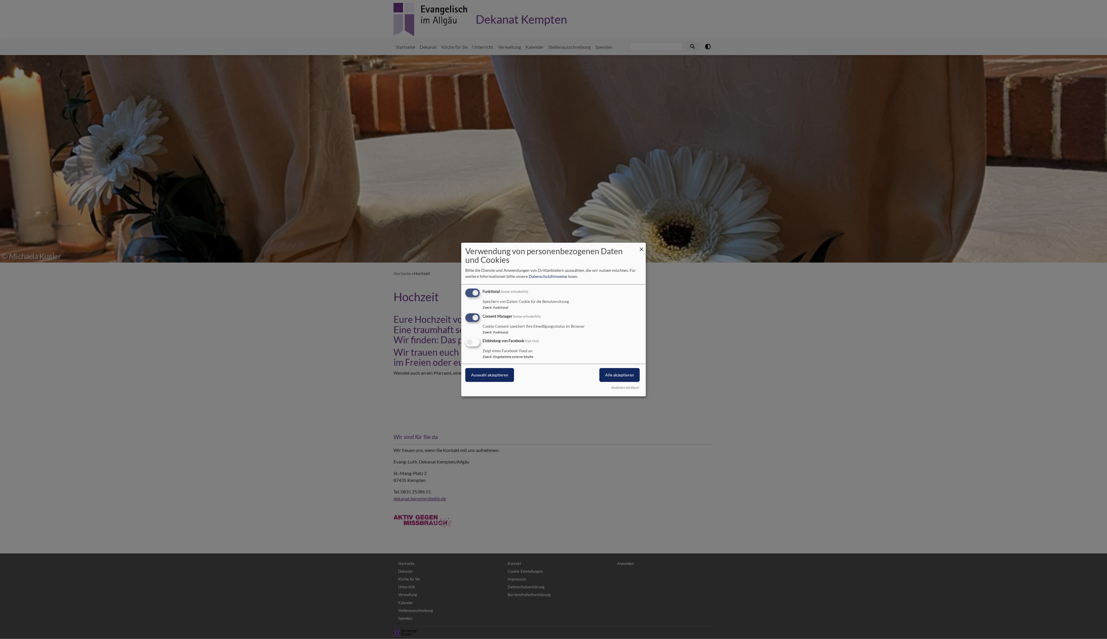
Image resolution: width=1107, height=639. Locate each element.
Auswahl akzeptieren (489, 375)
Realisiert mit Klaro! (625, 387)
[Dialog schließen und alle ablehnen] (641, 246)
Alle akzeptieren (619, 375)
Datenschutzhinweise (548, 276)
